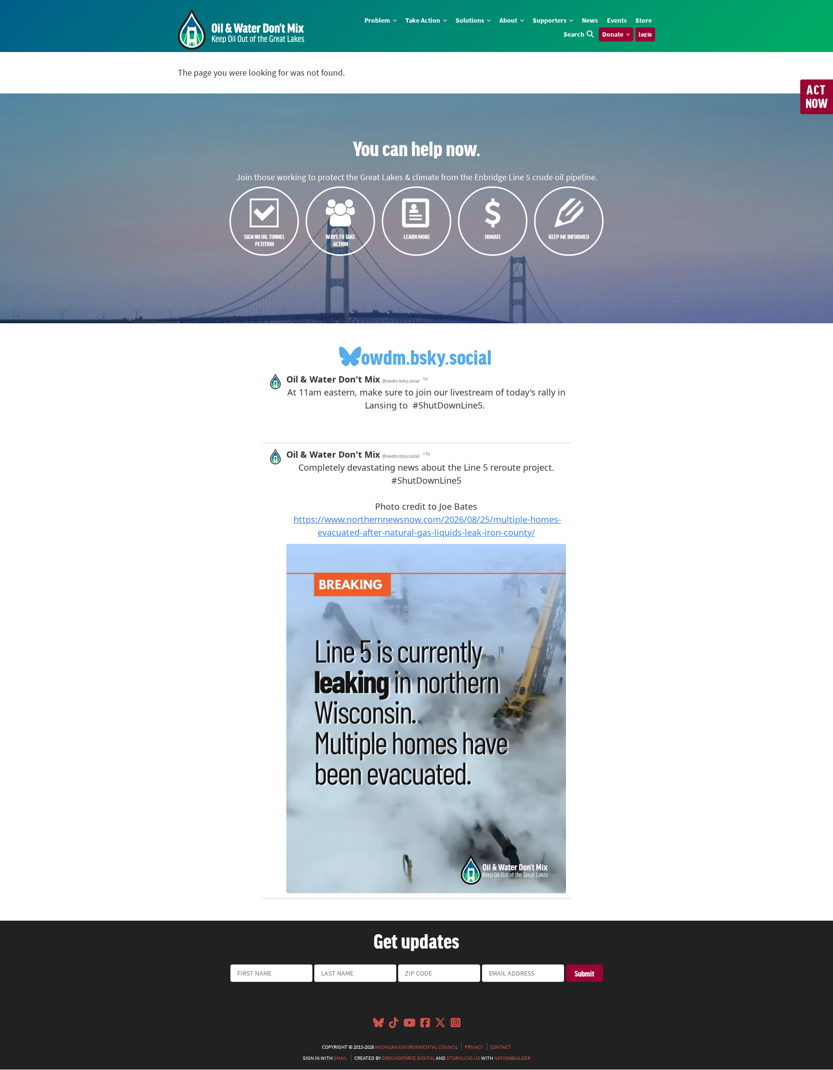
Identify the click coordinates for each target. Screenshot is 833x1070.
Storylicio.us (463, 1058)
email (340, 1058)
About (509, 20)
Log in (645, 34)
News (590, 20)
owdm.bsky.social (426, 356)
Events (617, 20)
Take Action (423, 20)
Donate (613, 34)
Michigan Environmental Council (416, 1047)
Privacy (474, 1047)
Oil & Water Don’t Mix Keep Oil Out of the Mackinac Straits (241, 29)
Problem (377, 20)
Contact (500, 1047)
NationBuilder (512, 1058)
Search (574, 34)
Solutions (470, 20)
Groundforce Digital (408, 1058)
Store (643, 20)
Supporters (550, 20)
